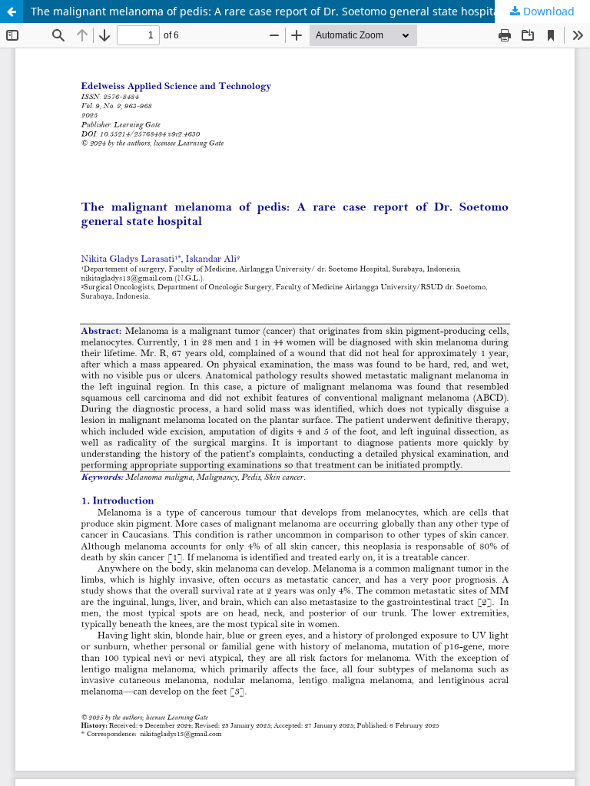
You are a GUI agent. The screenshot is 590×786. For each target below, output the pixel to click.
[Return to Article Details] (11, 11)
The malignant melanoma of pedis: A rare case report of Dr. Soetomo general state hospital (266, 11)
